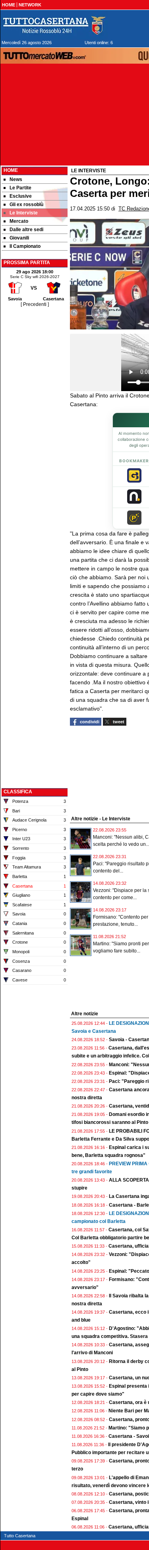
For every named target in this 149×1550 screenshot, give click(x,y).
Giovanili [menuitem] (19, 238)
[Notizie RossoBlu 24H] (54, 25)
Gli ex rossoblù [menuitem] (26, 204)
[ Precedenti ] (35, 304)
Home (11, 170)
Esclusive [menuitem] (21, 196)
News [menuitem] (16, 179)
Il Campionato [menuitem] (25, 246)
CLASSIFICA (18, 791)
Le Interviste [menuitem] (24, 213)
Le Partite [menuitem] (20, 188)
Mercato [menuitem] (19, 221)
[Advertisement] (34, 427)
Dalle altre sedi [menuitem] (26, 229)
